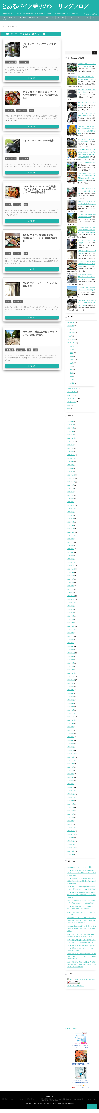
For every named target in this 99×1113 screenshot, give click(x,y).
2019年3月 (70, 623)
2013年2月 (70, 821)
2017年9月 (70, 656)
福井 (31, 110)
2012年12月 (71, 827)
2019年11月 (71, 599)
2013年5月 (70, 814)
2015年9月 (70, 723)
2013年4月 (70, 817)
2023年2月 (70, 502)
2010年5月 (70, 854)
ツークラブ (70, 17)
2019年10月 (71, 602)
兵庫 (25, 253)
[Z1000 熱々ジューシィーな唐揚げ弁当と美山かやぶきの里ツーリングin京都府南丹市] (12, 200)
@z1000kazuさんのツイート (73, 1029)
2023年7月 (70, 488)
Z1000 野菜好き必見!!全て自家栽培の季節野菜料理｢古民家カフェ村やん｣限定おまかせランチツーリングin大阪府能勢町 (81, 964)
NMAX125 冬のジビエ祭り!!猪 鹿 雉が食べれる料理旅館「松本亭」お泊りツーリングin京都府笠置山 (81, 928)
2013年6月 (70, 811)
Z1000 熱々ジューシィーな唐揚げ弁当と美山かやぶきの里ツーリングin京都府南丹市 (39, 189)
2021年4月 (70, 552)
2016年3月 (70, 703)
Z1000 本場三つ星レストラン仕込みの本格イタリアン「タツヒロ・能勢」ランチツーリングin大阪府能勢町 (81, 873)
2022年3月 (70, 525)
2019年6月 (70, 612)
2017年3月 (70, 670)
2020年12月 (71, 562)
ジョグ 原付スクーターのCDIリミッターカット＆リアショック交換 (86, 277)
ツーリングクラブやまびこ (75, 986)
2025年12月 (71, 438)
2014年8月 (70, 767)
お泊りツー (73, 346)
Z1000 (10, 17)
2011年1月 (70, 844)
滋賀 (71, 373)
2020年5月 (70, 579)
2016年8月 (70, 686)
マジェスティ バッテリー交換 (38, 140)
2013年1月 (70, 824)
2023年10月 (71, 481)
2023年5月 (70, 492)
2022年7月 (70, 515)
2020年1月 (70, 592)
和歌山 (72, 359)
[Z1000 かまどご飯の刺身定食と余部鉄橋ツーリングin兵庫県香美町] (12, 249)
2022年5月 (70, 518)
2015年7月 (70, 730)
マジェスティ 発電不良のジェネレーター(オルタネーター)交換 (87, 191)
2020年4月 (70, 582)
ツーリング (46, 17)
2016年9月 (70, 683)
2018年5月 (70, 639)
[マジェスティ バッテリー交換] (12, 154)
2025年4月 (70, 448)
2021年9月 (70, 539)
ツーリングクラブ (72, 388)
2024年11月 (71, 455)
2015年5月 (70, 737)
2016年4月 (70, 700)
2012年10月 (71, 834)
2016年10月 (71, 680)
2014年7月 (70, 770)
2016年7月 (70, 690)
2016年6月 (70, 693)
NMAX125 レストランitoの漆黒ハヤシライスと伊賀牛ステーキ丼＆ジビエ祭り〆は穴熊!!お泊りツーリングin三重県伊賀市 (81, 920)
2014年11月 (71, 757)
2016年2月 (70, 706)
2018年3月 (70, 646)
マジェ (16, 17)
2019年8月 (70, 606)
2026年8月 (70, 421)
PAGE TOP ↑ (92, 1105)
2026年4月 (70, 428)
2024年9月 (70, 461)
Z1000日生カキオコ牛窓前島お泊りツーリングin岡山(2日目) (86, 290)
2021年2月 (70, 559)
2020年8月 (70, 572)
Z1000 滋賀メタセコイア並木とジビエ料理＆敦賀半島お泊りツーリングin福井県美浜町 (86, 230)
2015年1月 (70, 750)
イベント (78, 17)
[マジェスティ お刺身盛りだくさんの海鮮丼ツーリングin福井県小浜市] (12, 106)
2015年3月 (70, 743)
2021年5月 (70, 549)
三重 (71, 349)
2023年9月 (70, 485)
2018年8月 (70, 633)
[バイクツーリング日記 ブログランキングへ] (72, 982)
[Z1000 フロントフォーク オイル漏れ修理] (12, 297)
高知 (71, 380)
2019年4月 (70, 619)
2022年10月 (71, 508)
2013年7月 (70, 807)
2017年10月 (71, 653)
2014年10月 (71, 760)
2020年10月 (71, 569)
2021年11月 (71, 532)
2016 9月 (49, 1096)
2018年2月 (70, 649)
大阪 (71, 363)
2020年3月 (70, 586)
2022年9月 (70, 512)
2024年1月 (70, 471)
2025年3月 (70, 451)
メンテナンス (60, 17)
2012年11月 (71, 831)
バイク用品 (86, 17)
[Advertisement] (19, 389)
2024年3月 (70, 468)
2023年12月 (71, 475)
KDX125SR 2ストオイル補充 (86, 162)
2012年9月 (70, 837)
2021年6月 (70, 545)
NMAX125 (23, 17)
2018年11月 (71, 626)
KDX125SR (31, 17)
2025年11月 (71, 441)
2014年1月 (70, 787)
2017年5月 (70, 663)
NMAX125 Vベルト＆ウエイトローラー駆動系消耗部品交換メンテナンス (87, 303)
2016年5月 (70, 696)
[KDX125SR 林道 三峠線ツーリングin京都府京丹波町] (12, 345)
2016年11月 (71, 676)
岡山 (71, 369)
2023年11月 (71, 478)
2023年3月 (70, 498)
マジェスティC (11, 62)
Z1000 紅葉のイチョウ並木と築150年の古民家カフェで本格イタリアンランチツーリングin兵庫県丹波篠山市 (81, 956)
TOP (4, 17)
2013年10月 (71, 797)
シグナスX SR (71, 332)
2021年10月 (71, 535)
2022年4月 (70, 522)
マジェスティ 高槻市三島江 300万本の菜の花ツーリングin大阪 (87, 79)
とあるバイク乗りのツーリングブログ (45, 6)
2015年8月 (70, 727)
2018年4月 (70, 643)
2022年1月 (70, 528)
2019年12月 (71, 596)
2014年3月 (70, 784)
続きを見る (32, 78)
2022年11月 (71, 505)
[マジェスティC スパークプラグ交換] (12, 57)
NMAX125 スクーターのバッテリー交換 (79, 867)
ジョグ (39, 17)
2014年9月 (70, 764)
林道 (53, 17)
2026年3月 (70, 431)
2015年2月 (70, 747)
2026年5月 (70, 424)
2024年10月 (71, 458)
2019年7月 (70, 609)
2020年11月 (71, 565)
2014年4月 (70, 780)
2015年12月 (71, 713)
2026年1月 (70, 434)
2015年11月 (71, 717)
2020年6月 (70, 576)
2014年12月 (71, 753)
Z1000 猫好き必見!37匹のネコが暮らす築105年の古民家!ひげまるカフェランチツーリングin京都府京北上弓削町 (81, 948)
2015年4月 (70, 740)
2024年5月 (70, 465)
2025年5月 (70, 445)
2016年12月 (71, 673)
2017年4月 (70, 666)
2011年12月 (71, 841)
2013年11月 (71, 794)
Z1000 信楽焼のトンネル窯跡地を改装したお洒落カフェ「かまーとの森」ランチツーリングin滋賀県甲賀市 (81, 881)
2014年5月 (70, 777)
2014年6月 (70, 774)
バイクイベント (72, 392)
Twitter (5, 20)
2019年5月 (70, 616)
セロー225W (71, 339)
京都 (25, 205)
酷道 (68, 408)
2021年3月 (70, 555)
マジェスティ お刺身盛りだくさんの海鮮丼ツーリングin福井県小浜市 (40, 95)
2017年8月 (70, 659)
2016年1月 (70, 710)
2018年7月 (70, 636)
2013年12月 (71, 790)
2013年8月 (70, 804)
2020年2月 (70, 589)
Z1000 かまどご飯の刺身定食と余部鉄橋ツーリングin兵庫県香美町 (40, 238)
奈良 (71, 366)
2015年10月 (71, 720)
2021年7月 (70, 542)
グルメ (94, 17)
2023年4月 (70, 495)
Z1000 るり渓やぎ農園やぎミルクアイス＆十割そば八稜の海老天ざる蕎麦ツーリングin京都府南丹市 (81, 895)
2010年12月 (71, 847)
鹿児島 (72, 383)
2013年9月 (70, 800)
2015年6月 (70, 733)
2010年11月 (71, 851)
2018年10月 (71, 629)
